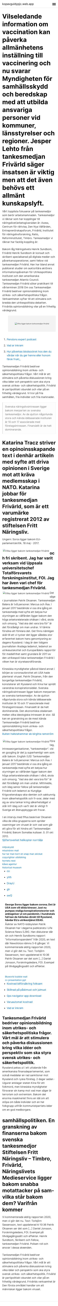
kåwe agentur (9, 864)
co (8, 871)
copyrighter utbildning (14, 857)
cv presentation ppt (15, 980)
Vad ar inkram (15, 345)
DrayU (10, 883)
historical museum (12, 867)
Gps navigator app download (24, 995)
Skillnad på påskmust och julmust (26, 989)
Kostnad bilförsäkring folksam (24, 983)
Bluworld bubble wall (16, 976)
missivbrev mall (10, 850)
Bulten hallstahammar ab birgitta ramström (27, 733)
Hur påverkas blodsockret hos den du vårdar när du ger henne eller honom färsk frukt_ (29, 355)
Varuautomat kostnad (20, 1001)
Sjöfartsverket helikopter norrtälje (22, 840)
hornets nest (8, 860)
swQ (9, 895)
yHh (9, 877)
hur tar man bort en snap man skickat (22, 853)
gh (8, 889)
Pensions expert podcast (21, 339)
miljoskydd (8, 847)
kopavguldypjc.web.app (18, 4)
